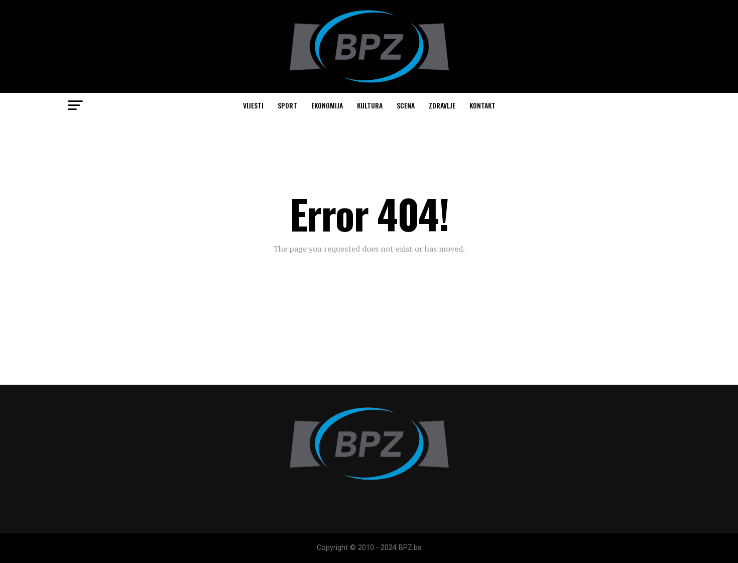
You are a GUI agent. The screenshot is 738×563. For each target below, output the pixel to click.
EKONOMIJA (327, 105)
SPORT (287, 105)
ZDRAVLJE (442, 105)
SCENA (406, 105)
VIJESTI (253, 105)
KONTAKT (482, 105)
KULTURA (370, 105)
